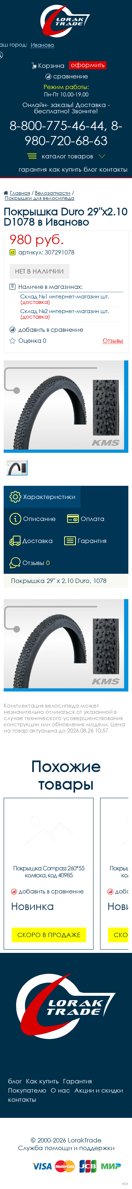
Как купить (65, 169)
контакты (113, 169)
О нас (60, 1090)
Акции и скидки (98, 1090)
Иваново (42, 45)
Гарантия (33, 169)
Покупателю (27, 1090)
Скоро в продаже (48, 935)
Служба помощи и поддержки (66, 1148)
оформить (87, 65)
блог (90, 169)
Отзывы (113, 341)
